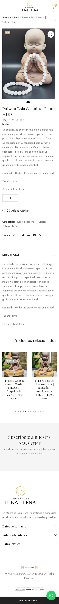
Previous (5, 66)
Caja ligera (51, 34)
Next (53, 66)
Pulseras (41, 222)
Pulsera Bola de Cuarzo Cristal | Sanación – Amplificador (44, 386)
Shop (16, 17)
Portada (6, 17)
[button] (15, 411)
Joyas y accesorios (26, 222)
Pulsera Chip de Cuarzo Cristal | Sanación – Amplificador (15, 386)
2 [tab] (32, 102)
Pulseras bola (10, 226)
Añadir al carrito (29, 600)
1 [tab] (28, 102)
